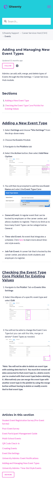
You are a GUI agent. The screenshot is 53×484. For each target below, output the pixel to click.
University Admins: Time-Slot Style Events (21, 468)
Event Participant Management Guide (19, 433)
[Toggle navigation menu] (49, 6)
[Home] (12, 6)
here (21, 239)
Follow (8, 66)
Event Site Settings (10, 453)
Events (8, 36)
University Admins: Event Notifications (20, 458)
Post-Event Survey (10, 428)
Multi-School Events (11, 438)
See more (8, 474)
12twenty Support (10, 33)
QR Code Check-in (11, 443)
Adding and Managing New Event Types (20, 463)
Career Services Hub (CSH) (34, 33)
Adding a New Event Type (17, 100)
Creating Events (9, 448)
